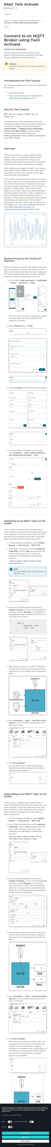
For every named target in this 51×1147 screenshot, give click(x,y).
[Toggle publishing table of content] (6, 26)
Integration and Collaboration (29, 21)
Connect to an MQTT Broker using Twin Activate (21, 23)
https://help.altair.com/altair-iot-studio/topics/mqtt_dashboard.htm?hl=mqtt (21, 208)
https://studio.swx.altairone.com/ (22, 98)
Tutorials (13, 21)
